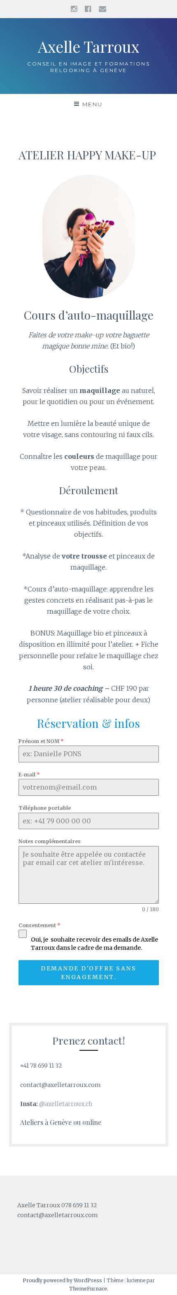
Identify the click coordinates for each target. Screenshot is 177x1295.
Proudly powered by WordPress (62, 1280)
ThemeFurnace (88, 1289)
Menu (92, 104)
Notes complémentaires (50, 841)
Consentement (40, 925)
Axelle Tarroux (89, 46)
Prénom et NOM (41, 741)
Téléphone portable (45, 808)
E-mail (29, 774)
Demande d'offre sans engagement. (88, 972)
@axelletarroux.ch (65, 1104)
